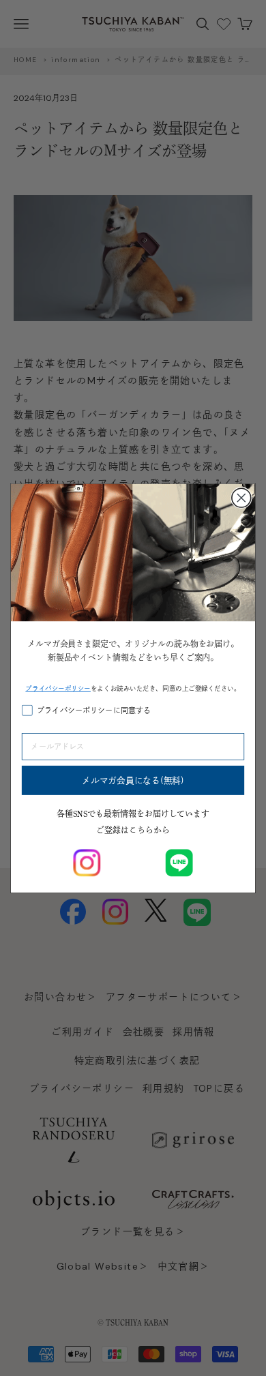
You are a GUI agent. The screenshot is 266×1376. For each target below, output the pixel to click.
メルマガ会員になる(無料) (133, 779)
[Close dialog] (241, 497)
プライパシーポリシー (58, 688)
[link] (86, 862)
